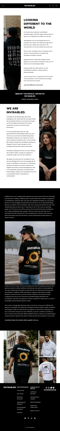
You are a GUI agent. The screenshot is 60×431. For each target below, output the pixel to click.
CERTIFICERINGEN (35, 402)
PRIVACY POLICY (35, 410)
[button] (3, 5)
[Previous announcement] (2, 1)
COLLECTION (20, 390)
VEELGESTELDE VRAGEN (34, 398)
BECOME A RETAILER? (20, 398)
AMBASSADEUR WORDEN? (21, 403)
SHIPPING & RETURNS (33, 393)
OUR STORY (20, 393)
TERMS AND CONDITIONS (34, 406)
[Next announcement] (57, 1)
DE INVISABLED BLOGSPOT (21, 408)
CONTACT (19, 412)
